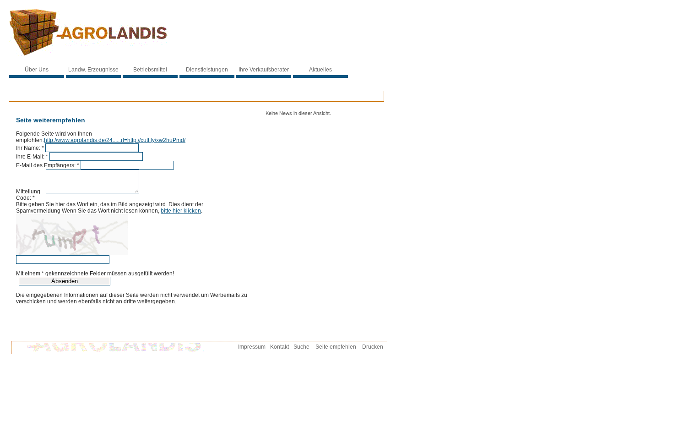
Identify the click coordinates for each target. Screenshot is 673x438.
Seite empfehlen (335, 347)
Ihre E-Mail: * (32, 156)
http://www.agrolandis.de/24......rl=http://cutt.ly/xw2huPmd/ (114, 140)
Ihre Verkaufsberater (264, 69)
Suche (301, 347)
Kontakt (279, 347)
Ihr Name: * (30, 148)
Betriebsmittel (150, 69)
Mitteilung (30, 191)
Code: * (25, 198)
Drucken (372, 347)
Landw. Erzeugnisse (93, 69)
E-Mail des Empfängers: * (47, 165)
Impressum (252, 347)
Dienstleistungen (207, 69)
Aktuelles (320, 69)
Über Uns (37, 69)
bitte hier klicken (181, 211)
